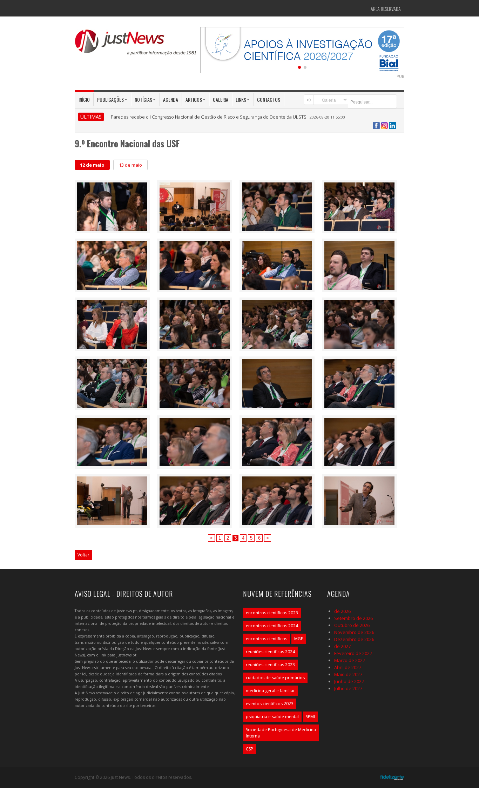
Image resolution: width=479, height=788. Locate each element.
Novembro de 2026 (354, 632)
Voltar (83, 555)
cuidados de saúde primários (275, 678)
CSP (249, 749)
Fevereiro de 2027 (353, 653)
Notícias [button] (143, 99)
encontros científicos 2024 (272, 626)
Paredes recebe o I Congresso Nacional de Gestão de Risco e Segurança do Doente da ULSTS (208, 117)
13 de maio (130, 165)
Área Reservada (386, 8)
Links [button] (241, 99)
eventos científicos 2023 (270, 704)
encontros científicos (266, 639)
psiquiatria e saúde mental (272, 717)
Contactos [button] (268, 99)
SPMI (310, 717)
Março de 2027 (349, 660)
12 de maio (92, 165)
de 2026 (342, 611)
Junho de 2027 (349, 681)
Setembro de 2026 (353, 618)
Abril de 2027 (347, 667)
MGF (298, 639)
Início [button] (84, 99)
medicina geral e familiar (270, 691)
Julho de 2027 (348, 688)
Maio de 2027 (348, 674)
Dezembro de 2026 (354, 639)
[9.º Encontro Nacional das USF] (112, 206)
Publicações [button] (110, 99)
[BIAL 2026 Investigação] (302, 49)
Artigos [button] (193, 99)
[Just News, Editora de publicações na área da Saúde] (136, 45)
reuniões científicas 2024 (270, 652)
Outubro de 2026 (352, 625)
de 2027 (342, 646)
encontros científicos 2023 (272, 613)
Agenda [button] (170, 99)
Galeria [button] (220, 99)
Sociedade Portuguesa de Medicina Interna (281, 733)
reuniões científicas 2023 (270, 665)
